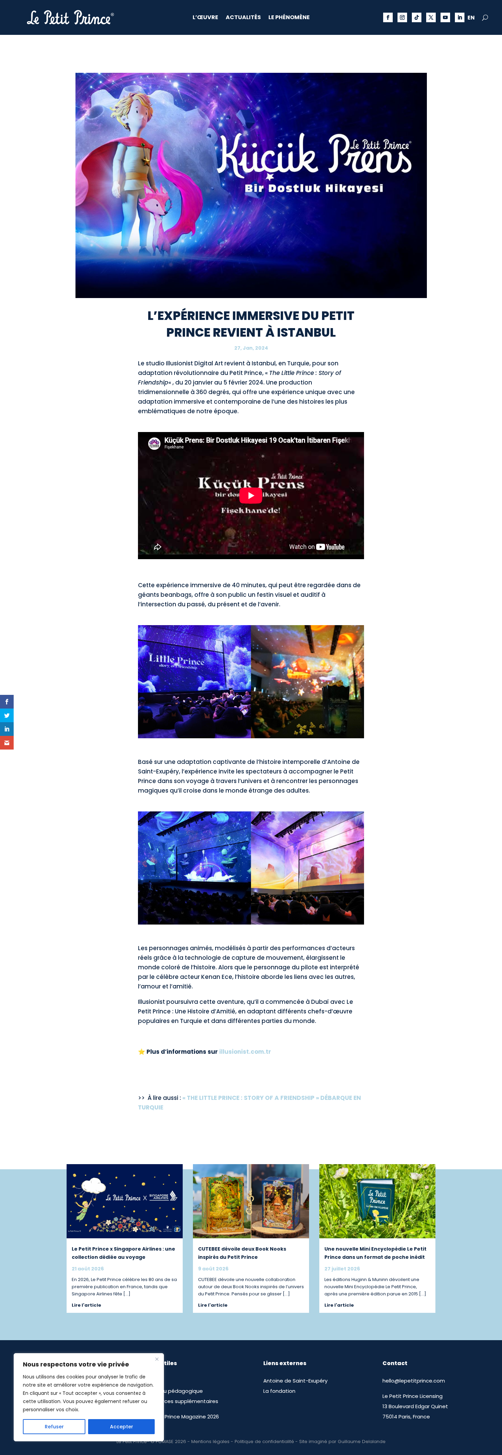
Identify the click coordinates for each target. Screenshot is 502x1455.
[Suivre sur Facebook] (388, 17)
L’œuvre (205, 18)
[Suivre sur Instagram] (402, 17)
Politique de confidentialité (264, 1441)
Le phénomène (289, 18)
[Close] (157, 1359)
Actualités (243, 18)
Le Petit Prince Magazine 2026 (181, 1416)
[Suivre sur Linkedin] (459, 17)
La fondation (279, 1391)
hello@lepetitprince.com (413, 1380)
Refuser (54, 1426)
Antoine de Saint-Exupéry (295, 1380)
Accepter (121, 1426)
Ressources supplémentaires (181, 1401)
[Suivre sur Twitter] (431, 17)
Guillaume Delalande (362, 1441)
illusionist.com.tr (245, 1052)
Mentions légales (210, 1441)
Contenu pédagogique (173, 1391)
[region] (89, 1397)
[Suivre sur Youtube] (445, 17)
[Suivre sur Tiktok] (416, 17)
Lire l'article (86, 1305)
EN (471, 18)
